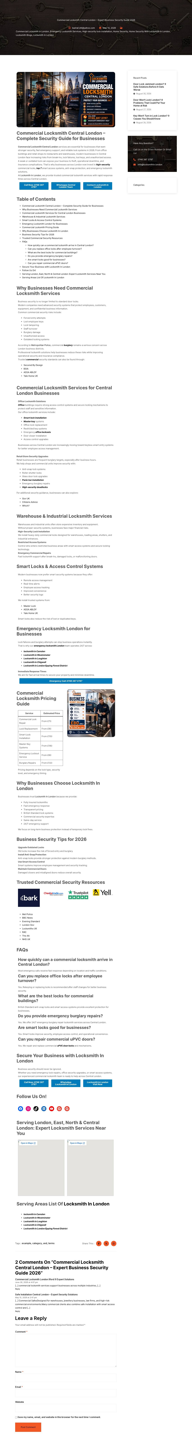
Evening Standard (31, 921)
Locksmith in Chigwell (35, 662)
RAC (24, 932)
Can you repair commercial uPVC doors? (48, 263)
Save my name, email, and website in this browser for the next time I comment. (59, 1417)
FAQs (24, 241)
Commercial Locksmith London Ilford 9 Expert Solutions (44, 1279)
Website (19, 1402)
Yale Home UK (31, 376)
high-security (103, 164)
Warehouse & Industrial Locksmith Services (43, 216)
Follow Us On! (29, 270)
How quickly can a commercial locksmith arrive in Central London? (61, 245)
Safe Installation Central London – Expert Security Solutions (46, 1294)
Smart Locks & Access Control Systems (41, 220)
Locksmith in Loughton (35, 658)
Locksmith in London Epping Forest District (45, 665)
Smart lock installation (35, 417)
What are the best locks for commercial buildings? (52, 252)
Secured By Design (33, 365)
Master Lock (30, 606)
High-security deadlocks (35, 487)
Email (19, 1387)
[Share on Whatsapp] (113, 1243)
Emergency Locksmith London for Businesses (45, 223)
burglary (68, 345)
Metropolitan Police (41, 345)
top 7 (39, 168)
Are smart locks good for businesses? (46, 259)
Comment (21, 1331)
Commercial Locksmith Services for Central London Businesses (53, 213)
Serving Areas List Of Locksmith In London (43, 277)
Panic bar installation (33, 480)
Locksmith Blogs (24, 35)
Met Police (27, 914)
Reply (17, 1289)
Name (19, 1371)
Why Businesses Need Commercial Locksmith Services (49, 209)
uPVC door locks (65, 1045)
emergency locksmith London (49, 645)
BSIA (26, 368)
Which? (26, 505)
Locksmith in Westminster (37, 655)
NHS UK (26, 939)
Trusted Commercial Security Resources (42, 238)
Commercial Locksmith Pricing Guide (40, 227)
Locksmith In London (43, 35)
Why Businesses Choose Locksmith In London (45, 231)
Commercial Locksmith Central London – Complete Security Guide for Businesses (62, 205)
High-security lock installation (97, 31)
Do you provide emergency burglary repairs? (50, 256)
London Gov (28, 925)
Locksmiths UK (29, 928)
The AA (26, 935)
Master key (29, 421)
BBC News (27, 917)
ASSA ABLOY (30, 372)
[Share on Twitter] (106, 1243)
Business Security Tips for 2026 (38, 234)
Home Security (120, 31)
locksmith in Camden (34, 651)
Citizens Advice (30, 502)
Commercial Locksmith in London (32, 31)
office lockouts (43, 432)
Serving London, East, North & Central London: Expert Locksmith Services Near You (63, 274)
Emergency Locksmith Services (65, 31)
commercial (32, 359)
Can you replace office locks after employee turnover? (55, 248)
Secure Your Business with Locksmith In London (46, 266)
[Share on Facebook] (98, 1243)
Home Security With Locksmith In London (149, 31)
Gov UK (26, 498)
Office (21, 405)
